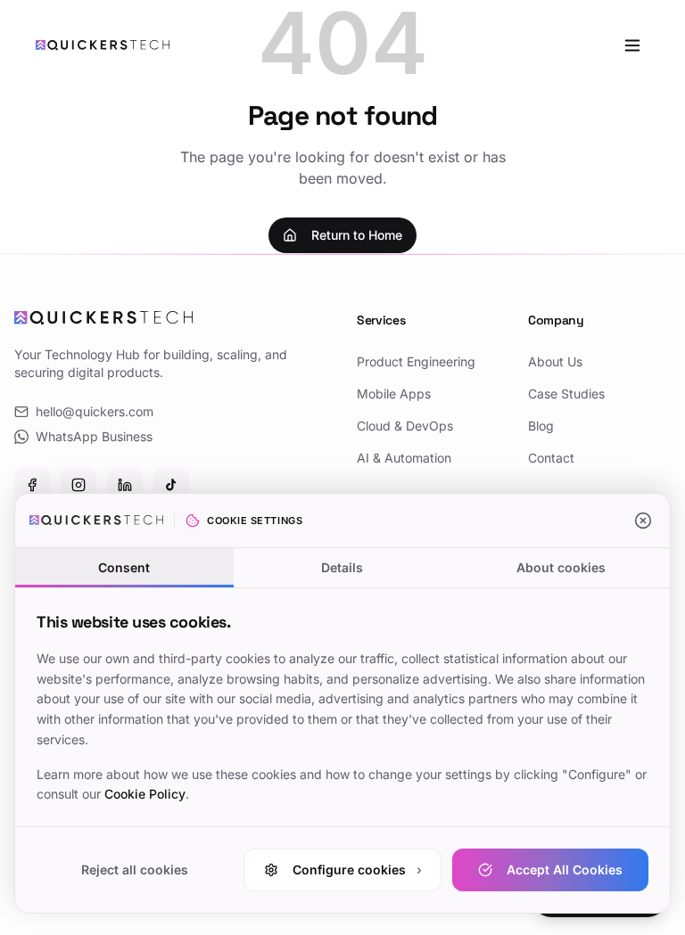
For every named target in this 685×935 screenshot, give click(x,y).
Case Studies (566, 393)
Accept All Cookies (565, 869)
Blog (541, 425)
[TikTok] (171, 485)
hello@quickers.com (94, 411)
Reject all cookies (134, 869)
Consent (124, 567)
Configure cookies (357, 869)
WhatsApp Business (94, 436)
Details (342, 567)
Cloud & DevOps (405, 425)
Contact (551, 457)
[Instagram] (78, 485)
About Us (555, 361)
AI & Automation (404, 457)
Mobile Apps (394, 393)
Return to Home (356, 234)
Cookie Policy (145, 793)
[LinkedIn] (125, 485)
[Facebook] (32, 485)
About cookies (561, 567)
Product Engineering (416, 361)
